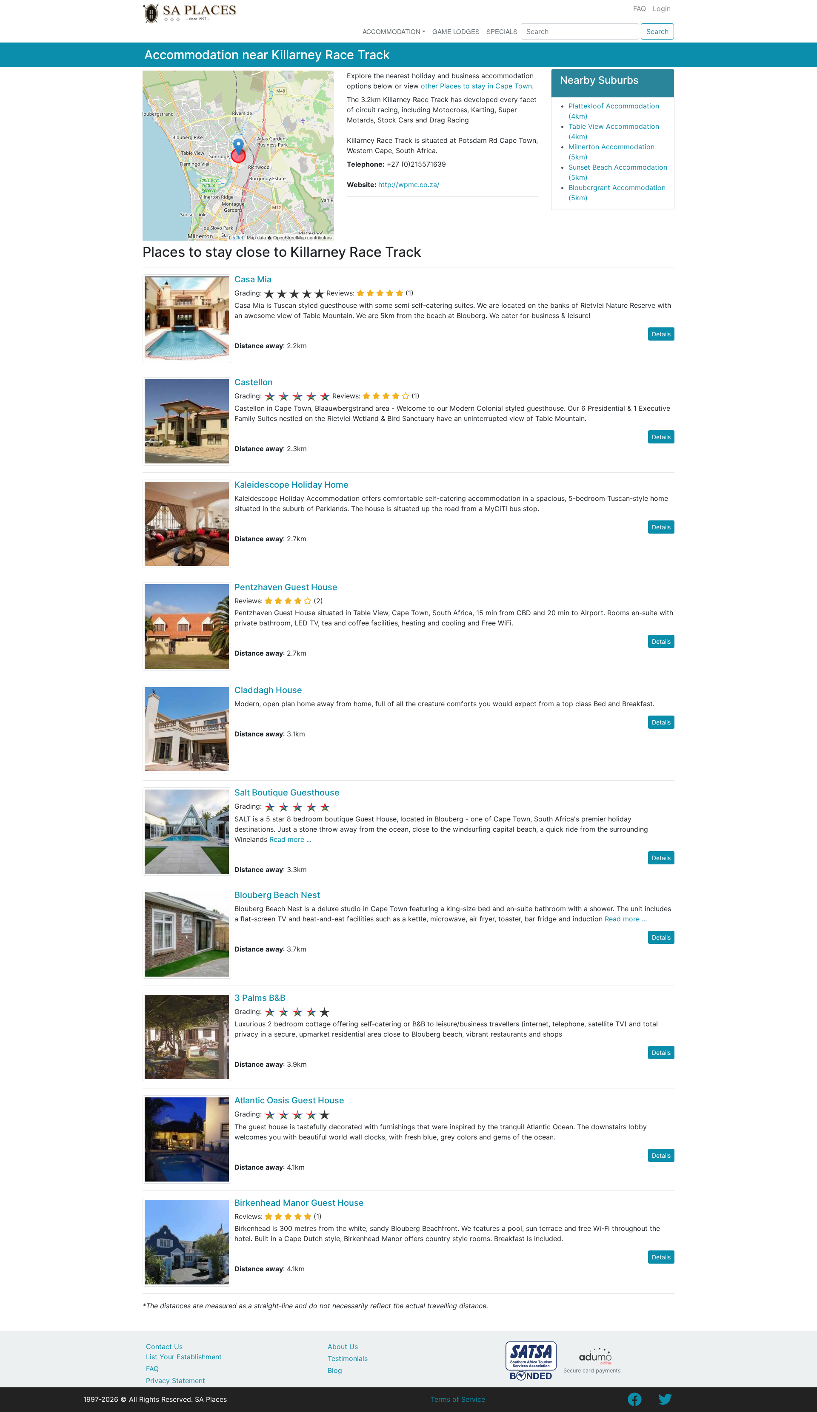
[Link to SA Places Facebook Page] (634, 1402)
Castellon (253, 382)
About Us (343, 1346)
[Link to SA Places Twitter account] (665, 1402)
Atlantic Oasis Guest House (289, 1100)
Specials (501, 31)
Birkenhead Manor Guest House (299, 1203)
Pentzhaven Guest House (285, 587)
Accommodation (391, 31)
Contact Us (164, 1346)
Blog (335, 1370)
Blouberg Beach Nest (277, 895)
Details (661, 334)
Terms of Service (458, 1399)
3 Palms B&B (260, 998)
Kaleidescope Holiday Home (291, 485)
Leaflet (236, 237)
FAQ (639, 8)
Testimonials (348, 1358)
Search (657, 31)
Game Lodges (456, 31)
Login (662, 8)
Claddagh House (268, 690)
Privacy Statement (175, 1380)
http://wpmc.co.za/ (409, 184)
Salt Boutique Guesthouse (287, 792)
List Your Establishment (184, 1356)
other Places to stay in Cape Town (476, 86)
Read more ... (289, 839)
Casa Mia (252, 279)
